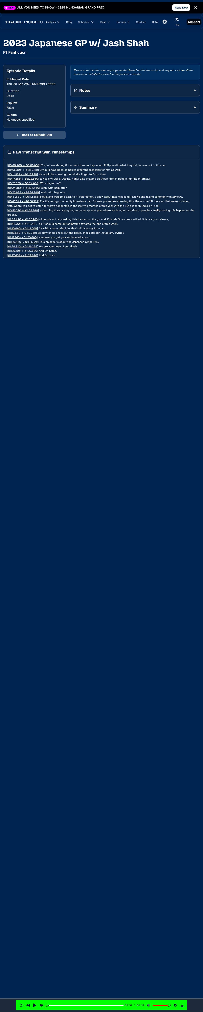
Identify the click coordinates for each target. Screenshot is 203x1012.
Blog (69, 22)
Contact (141, 22)
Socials (121, 22)
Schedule (84, 22)
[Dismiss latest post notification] (195, 7)
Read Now (181, 7)
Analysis (51, 22)
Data (155, 22)
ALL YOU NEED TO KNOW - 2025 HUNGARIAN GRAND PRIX (60, 7)
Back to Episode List (34, 135)
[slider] (85, 1005)
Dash (103, 22)
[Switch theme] (165, 22)
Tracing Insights (24, 22)
